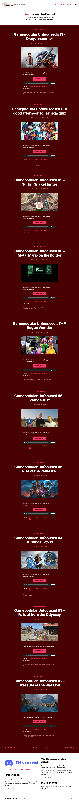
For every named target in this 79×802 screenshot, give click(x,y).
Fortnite (26, 236)
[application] (39, 83)
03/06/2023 (45, 689)
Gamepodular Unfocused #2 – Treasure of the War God (39, 683)
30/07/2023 (45, 546)
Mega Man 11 (38, 594)
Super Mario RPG (32, 308)
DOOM (31, 451)
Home (56, 4)
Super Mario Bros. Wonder (30, 380)
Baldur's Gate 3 (27, 523)
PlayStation (52, 664)
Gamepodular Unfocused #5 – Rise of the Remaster (39, 469)
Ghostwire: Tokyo (38, 307)
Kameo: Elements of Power (39, 379)
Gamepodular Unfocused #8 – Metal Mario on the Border (39, 253)
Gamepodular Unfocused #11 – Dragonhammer (39, 36)
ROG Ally (48, 92)
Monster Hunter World (46, 236)
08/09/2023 (45, 475)
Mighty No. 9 (44, 594)
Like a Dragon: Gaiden (41, 92)
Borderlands (27, 307)
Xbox (25, 666)
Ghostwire (32, 307)
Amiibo (34, 92)
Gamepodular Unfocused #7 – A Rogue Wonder (39, 325)
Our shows (61, 4)
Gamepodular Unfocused (39, 29)
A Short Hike (27, 451)
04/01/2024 (45, 188)
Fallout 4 (43, 664)
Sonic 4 (30, 595)
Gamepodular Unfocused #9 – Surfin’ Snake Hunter (39, 182)
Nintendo (48, 664)
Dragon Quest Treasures (29, 735)
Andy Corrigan (37, 43)
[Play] (24, 83)
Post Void (42, 735)
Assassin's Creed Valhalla (29, 594)
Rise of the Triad (38, 523)
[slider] (54, 83)
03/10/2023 (45, 404)
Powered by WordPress (23, 798)
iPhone (35, 451)
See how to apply (46, 777)
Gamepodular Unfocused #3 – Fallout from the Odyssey (39, 612)
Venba (38, 451)
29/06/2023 (45, 619)
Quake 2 (33, 523)
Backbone (26, 379)
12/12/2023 (45, 259)
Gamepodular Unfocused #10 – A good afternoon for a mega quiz (39, 111)
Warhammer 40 (34, 94)
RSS (30, 88)
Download (44, 87)
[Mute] (51, 83)
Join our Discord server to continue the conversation (19, 769)
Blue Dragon (38, 664)
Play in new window (34, 87)
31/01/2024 (45, 117)
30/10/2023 (45, 332)
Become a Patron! (10, 788)
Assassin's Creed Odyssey (30, 664)
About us (69, 4)
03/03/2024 (45, 43)
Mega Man (39, 165)
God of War (37, 735)
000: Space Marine (28, 92)
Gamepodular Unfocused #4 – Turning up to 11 (39, 540)
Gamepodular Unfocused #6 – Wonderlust (39, 398)
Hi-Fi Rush (31, 379)
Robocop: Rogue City (50, 379)
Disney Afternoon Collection (30, 165)
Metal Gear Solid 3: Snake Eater (35, 236)
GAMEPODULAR (13, 798)
